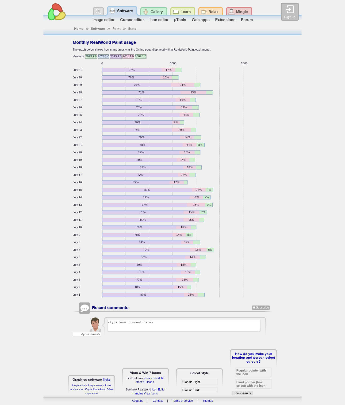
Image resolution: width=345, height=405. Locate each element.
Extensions (225, 20)
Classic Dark (191, 390)
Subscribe (262, 307)
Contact (158, 400)
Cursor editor (132, 20)
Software (98, 28)
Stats (132, 28)
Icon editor (159, 20)
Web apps (201, 20)
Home (78, 28)
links (107, 379)
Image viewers (96, 385)
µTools (180, 20)
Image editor (103, 20)
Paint (116, 28)
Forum (247, 20)
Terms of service (182, 400)
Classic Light (191, 382)
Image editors (79, 385)
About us (137, 400)
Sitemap (208, 400)
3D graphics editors (94, 389)
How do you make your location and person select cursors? (253, 357)
